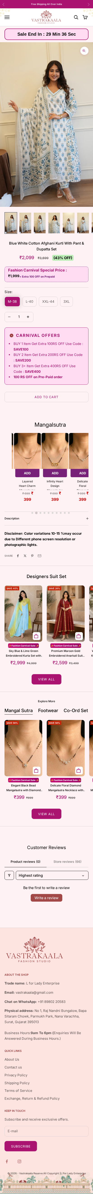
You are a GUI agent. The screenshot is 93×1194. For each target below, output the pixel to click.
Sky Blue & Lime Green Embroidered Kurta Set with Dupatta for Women (23, 653)
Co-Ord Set (76, 710)
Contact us (13, 1067)
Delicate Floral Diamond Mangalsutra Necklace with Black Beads (82, 485)
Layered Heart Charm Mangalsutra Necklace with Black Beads (27, 485)
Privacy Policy (16, 1075)
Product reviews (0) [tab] (25, 861)
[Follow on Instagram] (20, 1161)
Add (27, 473)
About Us (12, 1059)
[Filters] (9, 875)
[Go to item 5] (68, 223)
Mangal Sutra (19, 710)
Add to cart (47, 397)
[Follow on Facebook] (7, 1161)
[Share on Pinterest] (32, 556)
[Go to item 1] (11, 223)
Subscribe (20, 1146)
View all (46, 679)
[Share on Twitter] (25, 556)
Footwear (48, 710)
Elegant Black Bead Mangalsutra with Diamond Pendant (23, 788)
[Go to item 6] (83, 223)
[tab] (32, 513)
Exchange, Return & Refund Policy (32, 1098)
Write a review (46, 898)
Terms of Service (18, 1090)
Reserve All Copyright (46, 1173)
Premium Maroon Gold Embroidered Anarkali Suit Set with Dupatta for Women (66, 653)
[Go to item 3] (39, 223)
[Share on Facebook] (18, 556)
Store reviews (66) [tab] (67, 861)
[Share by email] (40, 556)
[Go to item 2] (25, 223)
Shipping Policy (17, 1083)
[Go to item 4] (54, 223)
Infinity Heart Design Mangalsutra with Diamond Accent (55, 485)
